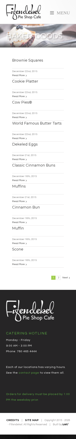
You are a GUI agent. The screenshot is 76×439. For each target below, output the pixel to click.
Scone (17, 249)
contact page (29, 372)
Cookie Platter (25, 81)
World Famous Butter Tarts (37, 123)
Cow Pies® (22, 102)
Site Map (32, 420)
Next (65, 277)
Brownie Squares (27, 60)
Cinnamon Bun (26, 207)
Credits (12, 420)
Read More (18, 75)
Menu (62, 12)
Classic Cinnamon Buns (33, 165)
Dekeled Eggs (25, 144)
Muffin (18, 228)
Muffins (19, 186)
